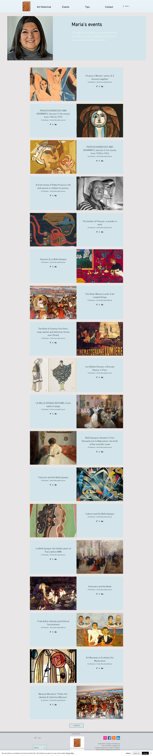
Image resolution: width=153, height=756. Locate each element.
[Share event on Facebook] (50, 124)
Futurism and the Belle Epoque (53, 477)
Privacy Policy (70, 753)
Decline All (136, 753)
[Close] (151, 753)
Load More (76, 725)
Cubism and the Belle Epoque (100, 514)
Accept (145, 753)
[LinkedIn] (118, 738)
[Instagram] (105, 738)
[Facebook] (109, 738)
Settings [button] (128, 753)
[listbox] (40, 748)
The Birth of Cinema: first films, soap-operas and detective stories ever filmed (53, 332)
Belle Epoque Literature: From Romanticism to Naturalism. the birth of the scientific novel (100, 441)
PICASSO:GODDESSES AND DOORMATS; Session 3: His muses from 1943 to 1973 (53, 114)
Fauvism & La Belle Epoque (53, 259)
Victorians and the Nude (99, 586)
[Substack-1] (114, 738)
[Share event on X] (99, 86)
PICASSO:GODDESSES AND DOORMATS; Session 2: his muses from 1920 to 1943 (99, 150)
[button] (40, 748)
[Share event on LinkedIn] (102, 86)
